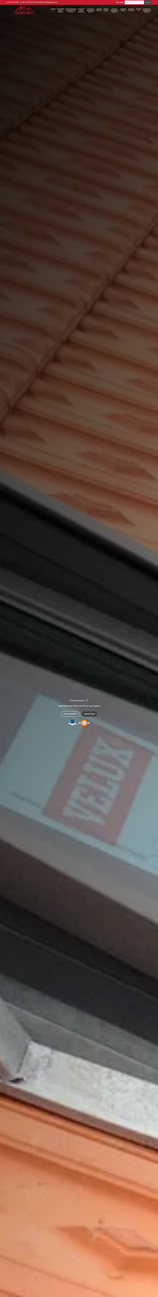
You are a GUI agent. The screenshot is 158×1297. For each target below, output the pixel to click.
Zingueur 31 (138, 10)
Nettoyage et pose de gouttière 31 (81, 11)
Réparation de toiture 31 (131, 10)
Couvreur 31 (53, 10)
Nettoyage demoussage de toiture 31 (114, 11)
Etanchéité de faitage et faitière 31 (60, 11)
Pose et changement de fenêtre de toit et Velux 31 (71, 11)
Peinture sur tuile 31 (106, 11)
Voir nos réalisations (70, 714)
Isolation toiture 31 (99, 10)
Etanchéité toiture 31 (123, 10)
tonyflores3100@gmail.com (46, 2)
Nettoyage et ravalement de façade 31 (90, 11)
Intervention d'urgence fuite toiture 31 (147, 11)
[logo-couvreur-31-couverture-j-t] (24, 11)
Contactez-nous (89, 714)
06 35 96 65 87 (27, 2)
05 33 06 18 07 (13, 2)
